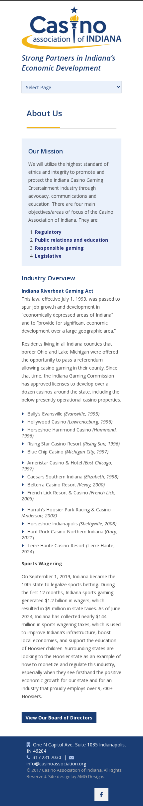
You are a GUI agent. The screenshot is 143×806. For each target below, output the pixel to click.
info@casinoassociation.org (56, 763)
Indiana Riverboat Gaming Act (57, 291)
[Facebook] (101, 794)
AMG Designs (90, 776)
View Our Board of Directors (59, 717)
